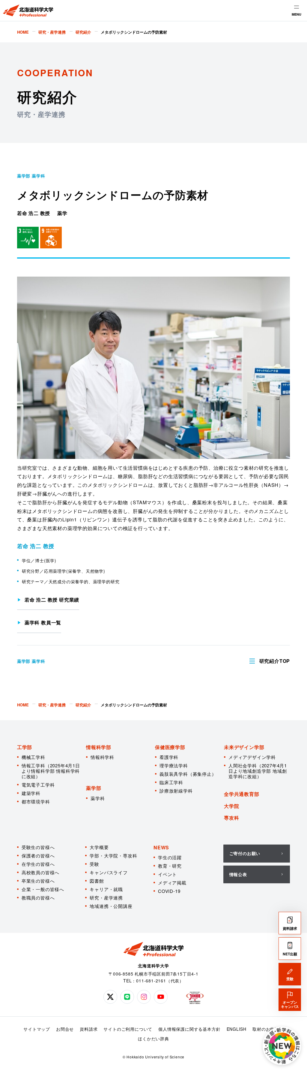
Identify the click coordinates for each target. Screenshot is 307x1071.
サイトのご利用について (127, 1029)
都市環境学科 (36, 801)
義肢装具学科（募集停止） (187, 774)
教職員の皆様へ (38, 897)
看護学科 (168, 757)
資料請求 (88, 1029)
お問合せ (65, 1029)
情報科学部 (98, 747)
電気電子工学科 (38, 784)
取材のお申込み (268, 1029)
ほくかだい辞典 (153, 1039)
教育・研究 (170, 866)
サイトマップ (36, 1029)
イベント (167, 874)
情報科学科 (102, 757)
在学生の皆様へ (38, 864)
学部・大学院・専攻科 (113, 855)
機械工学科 (33, 757)
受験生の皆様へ (38, 847)
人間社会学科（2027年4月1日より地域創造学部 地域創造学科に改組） (257, 770)
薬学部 (93, 787)
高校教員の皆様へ (40, 872)
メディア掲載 (172, 882)
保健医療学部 (170, 747)
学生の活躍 (170, 857)
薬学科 (98, 798)
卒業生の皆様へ (38, 881)
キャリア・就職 (106, 889)
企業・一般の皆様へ (43, 889)
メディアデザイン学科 (252, 757)
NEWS (161, 847)
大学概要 (99, 847)
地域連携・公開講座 (111, 906)
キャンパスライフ (108, 872)
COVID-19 (169, 891)
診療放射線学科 (176, 790)
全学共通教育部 (241, 793)
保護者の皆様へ (38, 855)
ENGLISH (237, 1029)
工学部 (24, 747)
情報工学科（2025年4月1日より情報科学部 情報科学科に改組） (51, 770)
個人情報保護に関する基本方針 (189, 1029)
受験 (94, 864)
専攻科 (231, 817)
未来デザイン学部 (244, 747)
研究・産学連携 (106, 897)
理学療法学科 (173, 765)
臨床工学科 (171, 782)
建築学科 (31, 793)
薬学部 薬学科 (31, 176)
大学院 (231, 805)
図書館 (97, 881)
